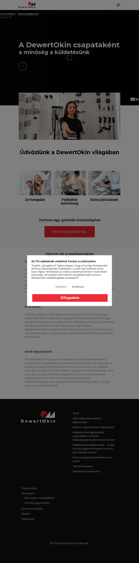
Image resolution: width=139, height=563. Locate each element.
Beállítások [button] (78, 286)
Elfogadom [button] (70, 298)
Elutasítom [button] (61, 286)
